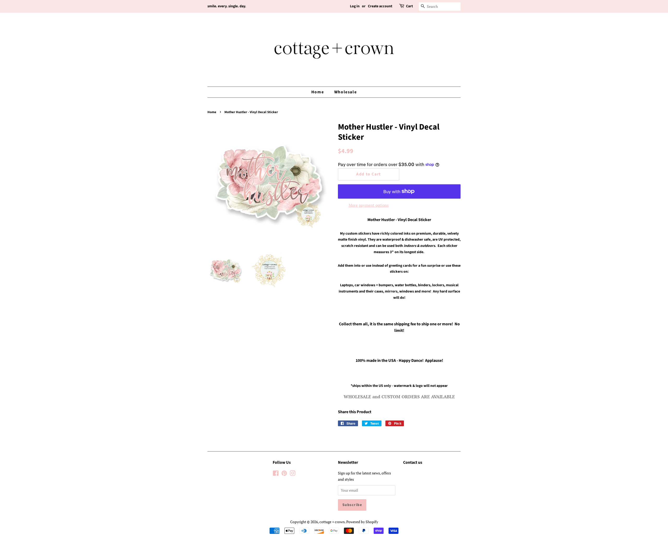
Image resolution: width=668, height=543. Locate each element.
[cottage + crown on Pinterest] (284, 474)
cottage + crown (332, 521)
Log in (355, 6)
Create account (380, 6)
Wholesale (345, 92)
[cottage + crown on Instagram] (292, 474)
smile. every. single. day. (226, 6)
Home (317, 92)
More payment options (369, 205)
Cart (409, 6)
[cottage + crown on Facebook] (276, 474)
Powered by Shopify (362, 521)
